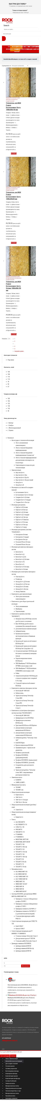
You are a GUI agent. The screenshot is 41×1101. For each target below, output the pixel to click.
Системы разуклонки (11, 1068)
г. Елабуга (10, 425)
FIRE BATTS (19, 829)
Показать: (4, 338)
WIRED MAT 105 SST (21, 884)
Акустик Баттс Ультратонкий (24, 480)
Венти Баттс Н (20, 564)
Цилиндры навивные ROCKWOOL (21, 943)
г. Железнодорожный (14, 428)
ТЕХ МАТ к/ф (19, 790)
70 (8, 382)
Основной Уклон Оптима (23, 542)
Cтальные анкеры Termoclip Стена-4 (26, 936)
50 (8, 411)
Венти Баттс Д (20, 554)
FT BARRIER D (19, 837)
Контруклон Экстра (21, 539)
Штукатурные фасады (11, 1073)
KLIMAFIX (18, 780)
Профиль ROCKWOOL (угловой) (25, 762)
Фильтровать (25, 966)
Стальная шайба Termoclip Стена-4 (26, 941)
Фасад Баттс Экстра (22, 589)
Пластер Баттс (20, 577)
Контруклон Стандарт (22, 537)
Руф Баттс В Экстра (22, 510)
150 (9, 406)
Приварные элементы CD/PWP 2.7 (26, 909)
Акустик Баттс (20, 472)
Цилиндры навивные (11, 1098)
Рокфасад (19, 579)
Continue (13, 1056)
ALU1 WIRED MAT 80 (21, 879)
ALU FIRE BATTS (20, 822)
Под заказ (11, 360)
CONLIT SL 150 (20, 827)
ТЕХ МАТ (18, 787)
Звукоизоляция (16, 470)
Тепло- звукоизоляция (11, 1058)
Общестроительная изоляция (21, 792)
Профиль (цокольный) (22, 753)
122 (9, 403)
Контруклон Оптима (22, 534)
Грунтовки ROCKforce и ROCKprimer (26, 725)
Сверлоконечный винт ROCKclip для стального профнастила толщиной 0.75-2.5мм (26, 678)
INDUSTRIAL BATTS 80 (22, 839)
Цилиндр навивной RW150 (23, 951)
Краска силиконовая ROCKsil (24, 745)
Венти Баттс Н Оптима (22, 567)
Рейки (17, 673)
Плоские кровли (21, 48)
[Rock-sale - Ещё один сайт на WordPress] (7, 20)
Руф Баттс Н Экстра (22, 525)
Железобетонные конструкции (13, 1061)
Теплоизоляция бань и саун (13, 1091)
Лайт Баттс (19, 797)
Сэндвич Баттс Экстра (22, 502)
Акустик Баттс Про (21, 475)
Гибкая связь (19, 693)
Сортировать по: (6, 65)
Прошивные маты (17, 869)
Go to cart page (5, 1056)
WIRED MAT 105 (20, 881)
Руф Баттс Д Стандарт (22, 515)
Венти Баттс (19, 552)
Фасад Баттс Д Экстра (23, 584)
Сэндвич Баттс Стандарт (23, 500)
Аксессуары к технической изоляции (23, 440)
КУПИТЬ (14, 153)
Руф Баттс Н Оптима (22, 522)
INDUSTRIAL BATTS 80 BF (23, 842)
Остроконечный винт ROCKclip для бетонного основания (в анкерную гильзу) (26, 653)
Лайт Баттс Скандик (22, 800)
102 (9, 401)
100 (9, 372)
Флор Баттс (19, 482)
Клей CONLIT (19, 926)
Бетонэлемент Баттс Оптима (24, 495)
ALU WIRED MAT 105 (21, 871)
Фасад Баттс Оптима (22, 586)
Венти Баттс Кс (20, 562)
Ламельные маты (17, 777)
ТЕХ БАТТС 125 (20, 849)
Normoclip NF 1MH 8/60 (22, 691)
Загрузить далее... (19, 351)
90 (8, 384)
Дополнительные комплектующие (26, 629)
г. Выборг (10, 423)
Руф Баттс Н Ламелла (22, 520)
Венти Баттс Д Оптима (22, 559)
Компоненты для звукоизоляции (22, 594)
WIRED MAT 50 (20, 886)
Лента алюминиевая (22, 606)
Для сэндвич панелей (17, 49)
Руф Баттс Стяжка (21, 527)
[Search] (4, 38)
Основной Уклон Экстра (23, 544)
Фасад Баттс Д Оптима (23, 582)
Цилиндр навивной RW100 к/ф (25, 948)
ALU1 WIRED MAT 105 (22, 876)
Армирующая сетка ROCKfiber (25, 718)
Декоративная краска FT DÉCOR (25, 938)
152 (9, 408)
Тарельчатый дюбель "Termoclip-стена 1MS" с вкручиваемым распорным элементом (26, 772)
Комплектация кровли (11, 1076)
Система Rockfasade (10, 1081)
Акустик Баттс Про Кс (22, 477)
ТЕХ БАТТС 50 (20, 859)
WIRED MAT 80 (20, 889)
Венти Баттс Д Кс (21, 557)
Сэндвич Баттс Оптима (23, 497)
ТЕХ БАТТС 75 (20, 864)
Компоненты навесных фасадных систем (24, 688)
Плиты (14, 819)
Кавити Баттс (20, 795)
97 (8, 387)
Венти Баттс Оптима (22, 569)
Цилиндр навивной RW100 (23, 946)
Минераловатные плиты (12, 1086)
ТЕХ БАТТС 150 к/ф (21, 857)
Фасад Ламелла (20, 591)
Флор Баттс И (20, 485)
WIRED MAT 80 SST (21, 891)
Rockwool (8, 98)
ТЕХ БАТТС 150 (20, 854)
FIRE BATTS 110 (20, 832)
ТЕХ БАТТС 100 (20, 844)
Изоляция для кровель (18, 505)
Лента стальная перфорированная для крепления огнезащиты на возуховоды (26, 460)
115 (9, 379)
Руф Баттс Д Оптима (22, 512)
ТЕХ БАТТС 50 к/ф (21, 862)
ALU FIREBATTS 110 (21, 824)
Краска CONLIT (20, 928)
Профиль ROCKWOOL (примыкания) (26, 760)
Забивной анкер (20, 631)
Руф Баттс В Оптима (22, 507)
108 (9, 374)
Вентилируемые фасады (12, 1071)
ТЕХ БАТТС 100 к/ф (21, 847)
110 (9, 377)
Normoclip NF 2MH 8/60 (22, 715)
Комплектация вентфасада (12, 1078)
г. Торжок (10, 430)
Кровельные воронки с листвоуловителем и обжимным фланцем (25, 636)
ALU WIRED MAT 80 (21, 874)
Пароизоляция (20, 611)
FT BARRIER (19, 834)
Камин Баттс (19, 817)
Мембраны (19, 609)
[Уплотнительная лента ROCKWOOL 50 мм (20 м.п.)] (22, 979)
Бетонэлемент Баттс (15, 98)
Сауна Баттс (19, 810)
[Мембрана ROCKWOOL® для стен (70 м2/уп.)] (22, 995)
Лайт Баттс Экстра (21, 802)
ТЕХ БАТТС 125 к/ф (21, 852)
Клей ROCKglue (20, 743)
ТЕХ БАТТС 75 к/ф (21, 867)
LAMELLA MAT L (20, 782)
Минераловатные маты (19, 785)
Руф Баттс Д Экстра (22, 517)
